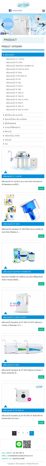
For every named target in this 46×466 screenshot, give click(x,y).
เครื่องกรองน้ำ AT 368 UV (15, 96)
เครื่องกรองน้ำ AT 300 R (14, 86)
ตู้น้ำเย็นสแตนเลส (10, 123)
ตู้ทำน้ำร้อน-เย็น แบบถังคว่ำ (14, 115)
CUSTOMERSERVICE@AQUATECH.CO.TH (20, 456)
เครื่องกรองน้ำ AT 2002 (14, 73)
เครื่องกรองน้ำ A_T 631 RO (15, 59)
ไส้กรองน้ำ (8, 132)
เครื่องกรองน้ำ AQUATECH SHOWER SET (20, 66)
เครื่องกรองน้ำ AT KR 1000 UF (16, 76)
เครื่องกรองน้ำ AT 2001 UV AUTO (17, 69)
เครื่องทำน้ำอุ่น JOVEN (12, 136)
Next (42, 25)
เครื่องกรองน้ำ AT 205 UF (15, 106)
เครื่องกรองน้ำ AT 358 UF (14, 93)
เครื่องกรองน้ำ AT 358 (13, 89)
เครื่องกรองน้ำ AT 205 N (14, 103)
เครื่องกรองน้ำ (9, 55)
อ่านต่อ (41, 188)
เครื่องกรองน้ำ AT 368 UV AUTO (17, 100)
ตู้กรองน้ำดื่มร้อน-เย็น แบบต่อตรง (16, 119)
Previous (3, 25)
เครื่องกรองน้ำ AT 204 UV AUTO (17, 110)
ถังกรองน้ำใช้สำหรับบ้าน (12, 127)
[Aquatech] (23, 5)
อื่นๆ (6, 144)
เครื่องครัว (8, 140)
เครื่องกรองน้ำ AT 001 (13, 79)
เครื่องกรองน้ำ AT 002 (13, 83)
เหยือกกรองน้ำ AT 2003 (14, 63)
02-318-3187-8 (18, 453)
